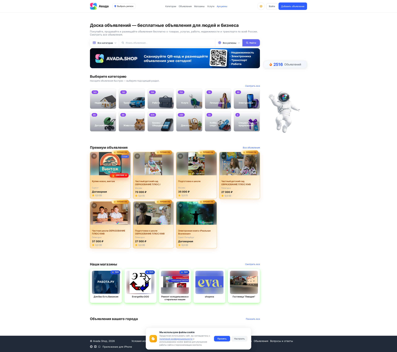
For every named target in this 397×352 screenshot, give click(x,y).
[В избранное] (94, 156)
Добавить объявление (292, 6)
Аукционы (222, 6)
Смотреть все (252, 86)
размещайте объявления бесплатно (144, 31)
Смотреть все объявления (106, 34)
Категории (170, 6)
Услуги (210, 6)
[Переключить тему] (261, 6)
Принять (222, 338)
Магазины (199, 6)
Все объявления (251, 147)
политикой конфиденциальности (175, 339)
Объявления (185, 6)
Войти (272, 6)
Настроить (239, 338)
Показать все (253, 319)
